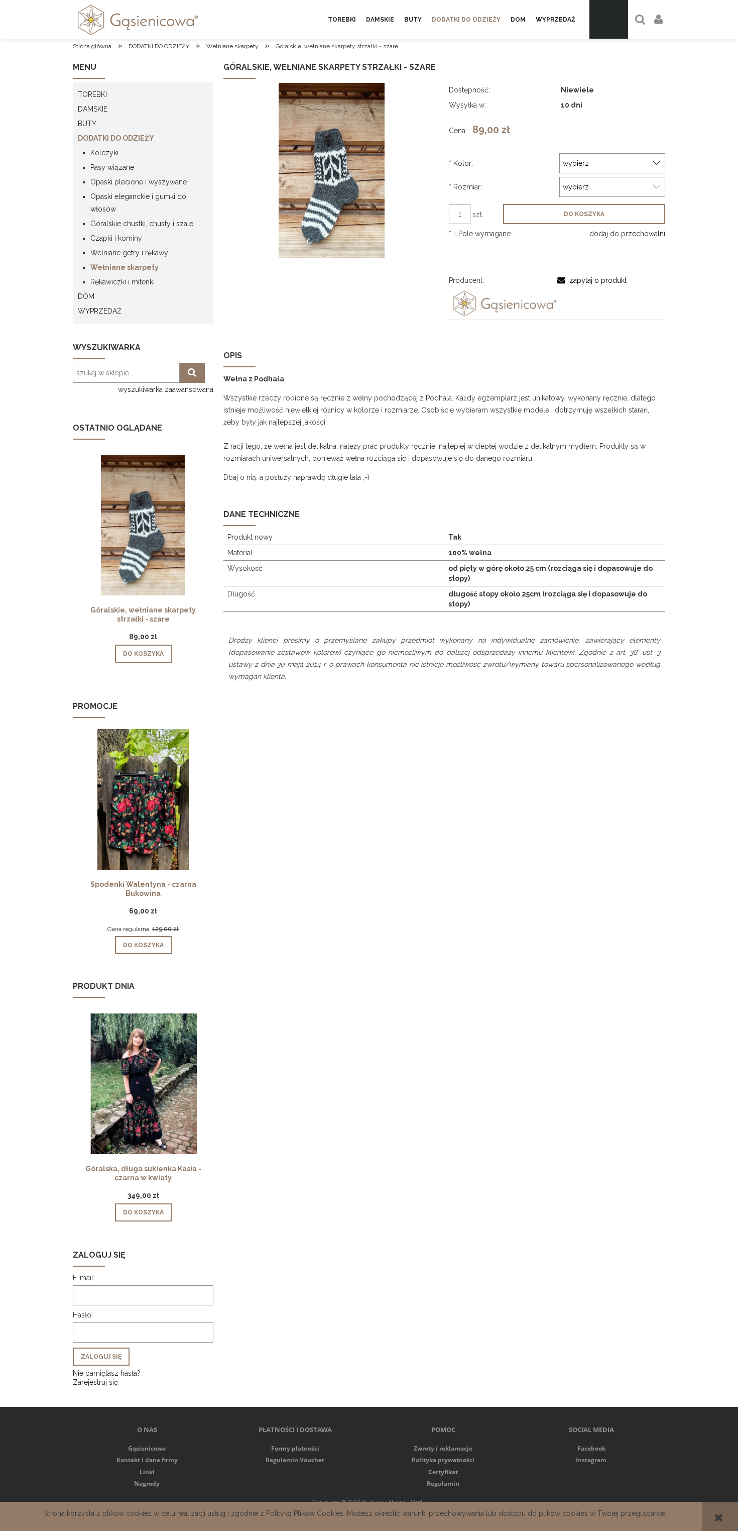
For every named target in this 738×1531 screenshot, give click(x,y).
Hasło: (83, 1315)
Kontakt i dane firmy (147, 1460)
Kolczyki (104, 153)
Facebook (591, 1448)
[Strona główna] (136, 19)
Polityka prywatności (443, 1460)
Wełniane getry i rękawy (129, 253)
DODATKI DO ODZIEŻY (116, 138)
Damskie (92, 109)
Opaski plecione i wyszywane (138, 182)
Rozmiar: (465, 187)
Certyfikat (443, 1472)
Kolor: (461, 163)
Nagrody (147, 1483)
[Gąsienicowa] (503, 303)
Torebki (92, 94)
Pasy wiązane (112, 167)
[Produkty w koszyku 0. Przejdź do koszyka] (608, 19)
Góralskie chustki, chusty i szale (141, 224)
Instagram (591, 1460)
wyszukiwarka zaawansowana (165, 389)
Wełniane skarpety (124, 267)
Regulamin (443, 1483)
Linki (147, 1472)
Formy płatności (295, 1448)
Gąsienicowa (147, 1448)
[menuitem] (342, 19)
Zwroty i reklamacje (443, 1448)
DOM (86, 296)
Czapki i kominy (116, 238)
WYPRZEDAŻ (99, 311)
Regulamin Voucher (295, 1460)
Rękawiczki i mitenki (122, 282)
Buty (87, 124)
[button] (592, 280)
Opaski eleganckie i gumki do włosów (138, 202)
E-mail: (84, 1278)
